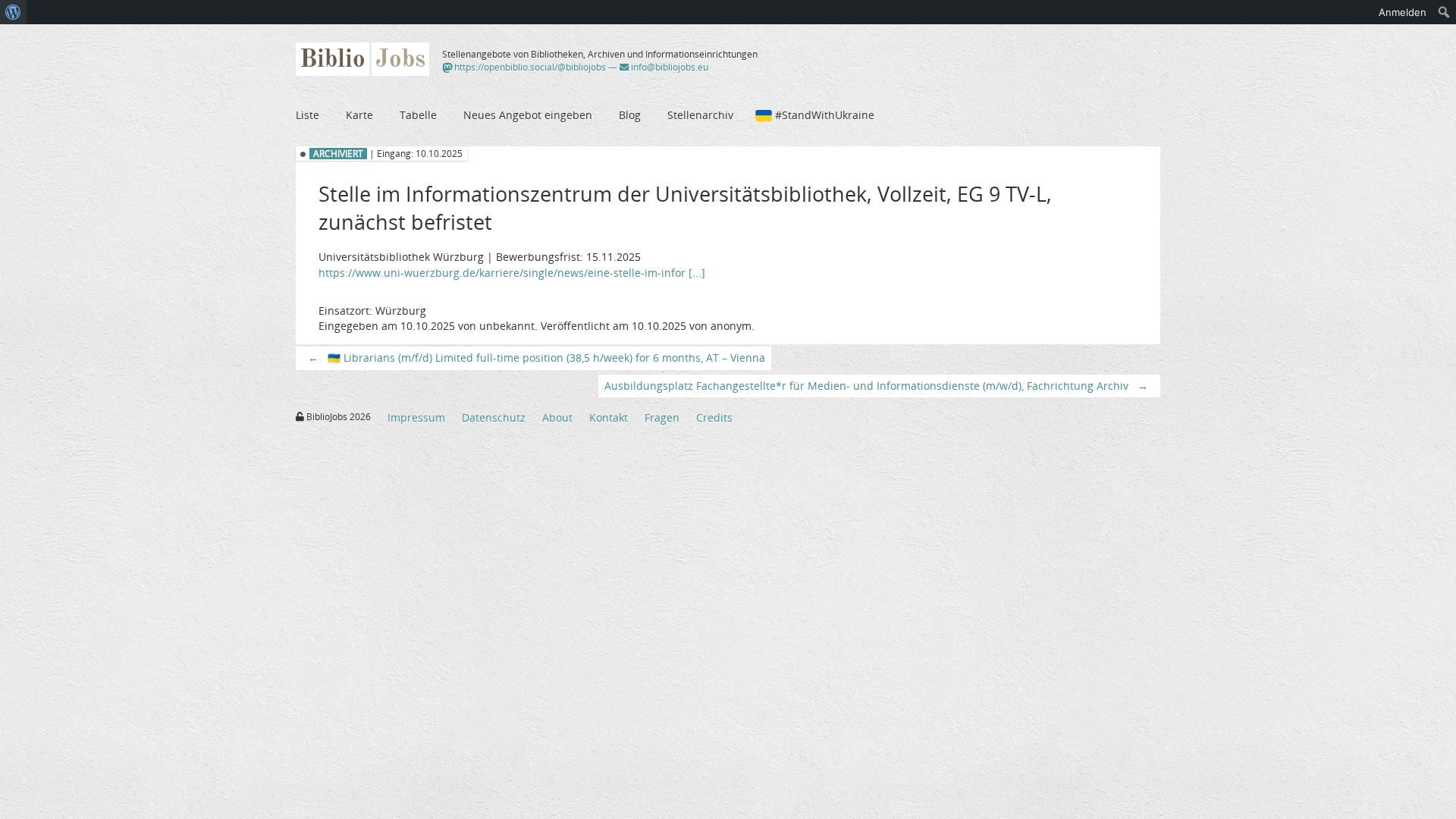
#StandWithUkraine (824, 115)
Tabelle (418, 115)
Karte (359, 115)
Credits (714, 417)
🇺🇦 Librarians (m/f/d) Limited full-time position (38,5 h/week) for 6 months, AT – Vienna (536, 357)
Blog (630, 115)
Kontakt (608, 417)
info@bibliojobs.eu (668, 67)
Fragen (662, 417)
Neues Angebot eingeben (527, 115)
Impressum (416, 417)
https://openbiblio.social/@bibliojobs (529, 67)
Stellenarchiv (700, 115)
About (557, 417)
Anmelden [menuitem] (1402, 12)
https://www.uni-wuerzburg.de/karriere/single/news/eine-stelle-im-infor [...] (511, 272)
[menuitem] (13, 12)
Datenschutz (494, 417)
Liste (307, 115)
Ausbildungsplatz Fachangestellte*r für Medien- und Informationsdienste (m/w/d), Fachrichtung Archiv (876, 385)
